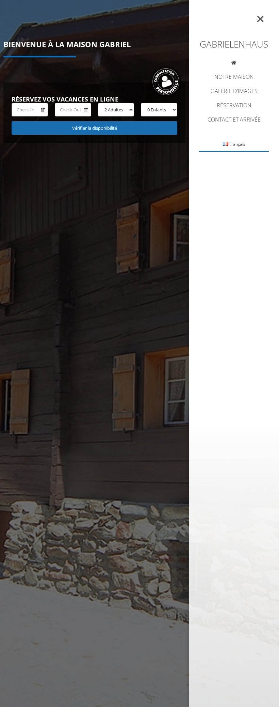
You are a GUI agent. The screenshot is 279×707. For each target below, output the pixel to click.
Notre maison (234, 77)
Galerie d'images (234, 91)
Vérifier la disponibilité (94, 128)
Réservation (234, 106)
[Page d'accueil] (233, 63)
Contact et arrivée (234, 120)
